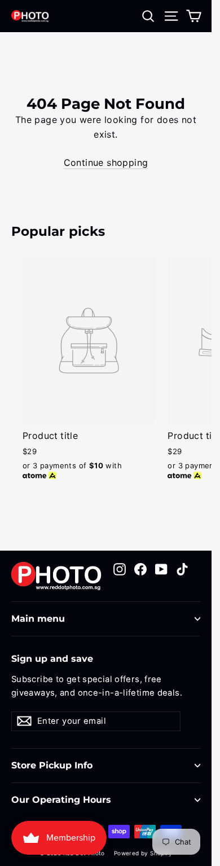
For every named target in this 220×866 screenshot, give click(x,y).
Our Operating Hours (61, 799)
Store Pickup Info (52, 765)
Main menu (38, 618)
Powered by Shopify (143, 853)
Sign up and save (52, 658)
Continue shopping (106, 162)
